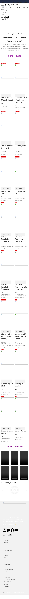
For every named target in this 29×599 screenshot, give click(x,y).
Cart (5, 547)
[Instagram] (4, 530)
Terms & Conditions (8, 569)
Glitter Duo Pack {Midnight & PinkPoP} (21, 100)
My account (6, 540)
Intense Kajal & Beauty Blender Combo (21, 336)
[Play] (14, 490)
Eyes (2, 103)
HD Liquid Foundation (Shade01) (5, 239)
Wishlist (6, 542)
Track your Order (8, 538)
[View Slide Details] (15, 18)
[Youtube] (16, 530)
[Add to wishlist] (11, 92)
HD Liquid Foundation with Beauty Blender (21, 287)
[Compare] (3, 92)
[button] (6, 95)
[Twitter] (8, 530)
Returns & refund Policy (9, 567)
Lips (16, 389)
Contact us (6, 574)
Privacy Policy (7, 564)
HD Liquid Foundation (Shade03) (5, 287)
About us (6, 571)
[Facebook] (12, 530)
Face (5, 151)
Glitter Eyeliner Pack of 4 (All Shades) (7, 336)
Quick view (7, 92)
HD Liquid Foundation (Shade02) (19, 239)
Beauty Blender (21, 431)
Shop (5, 545)
